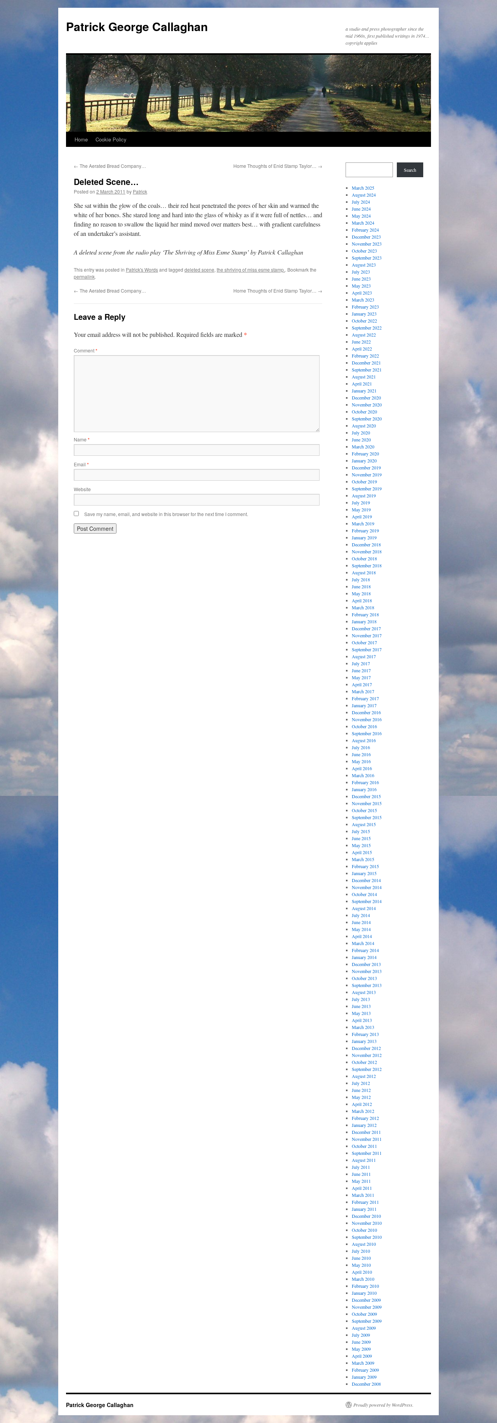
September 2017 (367, 649)
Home (81, 139)
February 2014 (365, 950)
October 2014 (364, 894)
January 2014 (364, 957)
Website (82, 489)
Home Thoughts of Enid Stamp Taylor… (277, 165)
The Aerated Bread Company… (110, 165)
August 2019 (364, 495)
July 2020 (361, 432)
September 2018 (367, 565)
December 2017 (366, 628)
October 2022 (364, 320)
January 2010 (364, 1293)
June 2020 (361, 439)
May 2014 (361, 929)
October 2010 (364, 1230)
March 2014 (363, 943)
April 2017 (362, 684)
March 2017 (363, 691)
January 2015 (364, 873)
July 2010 (361, 1251)
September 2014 (367, 901)
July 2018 (361, 579)
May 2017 (361, 677)
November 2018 (367, 551)
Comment (85, 350)
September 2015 (367, 817)
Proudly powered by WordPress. (383, 1405)
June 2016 (361, 754)
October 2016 (364, 726)
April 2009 (362, 1356)
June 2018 (361, 586)
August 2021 (364, 376)
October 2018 (364, 558)
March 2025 (363, 188)
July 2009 (361, 1335)
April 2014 (362, 936)
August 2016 (364, 740)
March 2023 (363, 299)
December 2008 (366, 1384)
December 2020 (366, 397)
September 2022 (367, 327)
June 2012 (361, 1090)
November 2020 (367, 404)
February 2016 (365, 782)
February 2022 (365, 355)
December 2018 (366, 544)
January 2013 (364, 1041)
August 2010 (364, 1244)
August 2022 (364, 334)
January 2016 (364, 789)
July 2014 (361, 915)
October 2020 (364, 411)
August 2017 (364, 656)
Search (410, 170)
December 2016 (366, 712)
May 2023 (361, 286)
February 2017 (365, 698)
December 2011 (366, 1132)
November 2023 (367, 244)
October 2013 (364, 978)
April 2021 (362, 383)
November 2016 (367, 719)
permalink (84, 276)
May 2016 (361, 761)
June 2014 (361, 922)
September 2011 (367, 1153)
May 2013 (361, 1013)
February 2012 (365, 1118)
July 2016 (361, 747)
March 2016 (363, 775)
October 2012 (364, 1062)
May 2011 (361, 1181)
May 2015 (361, 845)
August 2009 (364, 1328)
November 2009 (367, 1307)
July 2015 (361, 831)
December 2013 (366, 964)
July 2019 (361, 502)
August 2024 (364, 195)
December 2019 (366, 467)
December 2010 (366, 1216)
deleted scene (199, 269)
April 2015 (362, 852)
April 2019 (362, 516)
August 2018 (364, 572)
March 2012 (363, 1111)
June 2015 (361, 838)
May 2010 (361, 1265)
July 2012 (361, 1083)
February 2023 (365, 306)
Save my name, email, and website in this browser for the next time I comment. (166, 514)
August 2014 (364, 908)
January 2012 (364, 1125)
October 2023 (364, 251)
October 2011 (364, 1146)
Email (81, 464)
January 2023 (364, 313)
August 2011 (364, 1160)
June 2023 (361, 279)
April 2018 (362, 600)
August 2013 (364, 992)
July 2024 (361, 202)
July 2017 (361, 663)
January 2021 (364, 390)
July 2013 (361, 999)
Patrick (140, 191)
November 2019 (367, 474)
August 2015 (364, 824)
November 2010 (367, 1223)
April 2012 (362, 1104)
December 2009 (366, 1300)
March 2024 (363, 223)
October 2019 (364, 481)
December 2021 (366, 362)
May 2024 (361, 216)
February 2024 (365, 230)
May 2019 (361, 509)
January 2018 (364, 621)
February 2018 (365, 614)
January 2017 (364, 705)
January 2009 (364, 1377)
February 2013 (365, 1034)
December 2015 (366, 796)
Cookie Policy (111, 139)
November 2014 (367, 887)
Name (82, 439)
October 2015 (364, 810)
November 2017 (367, 635)
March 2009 (363, 1363)
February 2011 (365, 1202)
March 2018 (363, 607)
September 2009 (367, 1321)
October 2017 (364, 642)
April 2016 (362, 768)
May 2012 (361, 1097)
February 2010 (365, 1286)
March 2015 (363, 859)
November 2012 (367, 1055)
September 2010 (367, 1237)
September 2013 (367, 985)
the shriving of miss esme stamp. (251, 269)
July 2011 (361, 1167)
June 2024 (361, 209)
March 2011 (363, 1195)
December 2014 (366, 880)
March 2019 (363, 523)
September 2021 (367, 369)
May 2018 (361, 593)
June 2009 (361, 1342)
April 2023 (362, 292)
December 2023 (366, 237)
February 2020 (365, 453)
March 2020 (363, 446)
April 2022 (362, 348)
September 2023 (367, 258)
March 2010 (363, 1279)
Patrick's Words (142, 269)
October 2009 (364, 1314)
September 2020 (367, 418)
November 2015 (367, 803)
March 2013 (363, 1027)
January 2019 (364, 537)
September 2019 (367, 488)
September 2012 (367, 1069)
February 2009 (365, 1370)
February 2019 (365, 530)
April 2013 (362, 1020)
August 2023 (364, 265)
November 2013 (367, 971)
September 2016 (367, 733)
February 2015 (365, 866)
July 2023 (361, 272)
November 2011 (367, 1139)
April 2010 (362, 1272)
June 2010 (361, 1258)
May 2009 (361, 1349)
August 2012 (364, 1076)
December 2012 (366, 1048)
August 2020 (364, 425)
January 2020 (364, 460)
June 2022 (361, 341)
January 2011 (364, 1209)
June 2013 (361, 1006)
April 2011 (362, 1188)
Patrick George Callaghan (137, 26)
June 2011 (361, 1174)
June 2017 (361, 670)
